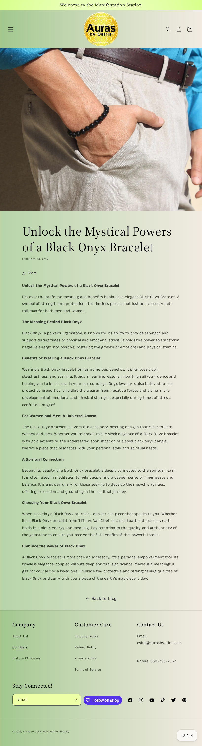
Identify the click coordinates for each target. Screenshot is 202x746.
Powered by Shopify (56, 732)
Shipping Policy (87, 636)
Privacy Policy (86, 658)
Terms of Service (88, 669)
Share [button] (32, 273)
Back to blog (104, 598)
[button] (10, 29)
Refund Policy (85, 647)
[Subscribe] (75, 700)
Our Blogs (19, 647)
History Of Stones (26, 658)
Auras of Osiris (32, 732)
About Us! (20, 636)
